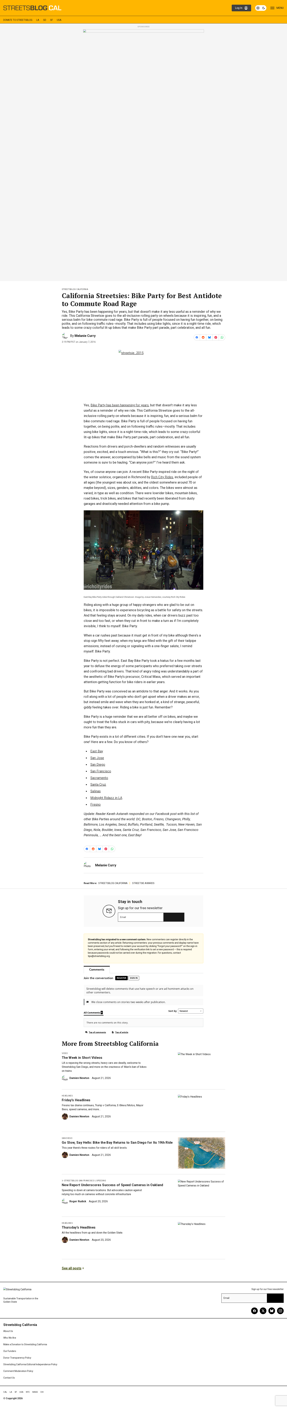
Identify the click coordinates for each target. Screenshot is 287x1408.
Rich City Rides (162, 477)
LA (37, 20)
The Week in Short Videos (82, 1058)
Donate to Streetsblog (17, 20)
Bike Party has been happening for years (120, 405)
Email (123, 917)
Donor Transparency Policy (17, 1357)
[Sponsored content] (143, 154)
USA (59, 20)
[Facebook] (254, 1310)
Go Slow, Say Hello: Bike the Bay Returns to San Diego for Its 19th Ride (117, 1143)
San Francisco (100, 771)
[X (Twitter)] (263, 1310)
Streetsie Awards (143, 883)
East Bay (96, 751)
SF (51, 20)
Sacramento (99, 778)
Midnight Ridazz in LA (106, 798)
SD (44, 20)
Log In (238, 7)
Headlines (67, 1096)
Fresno (95, 804)
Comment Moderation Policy (18, 1371)
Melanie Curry (85, 336)
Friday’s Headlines (76, 1100)
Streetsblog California (75, 289)
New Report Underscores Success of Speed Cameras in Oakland (112, 1185)
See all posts (71, 1268)
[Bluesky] (271, 1310)
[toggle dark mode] (260, 8)
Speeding (101, 1181)
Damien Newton (79, 1078)
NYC (28, 1392)
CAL (5, 1392)
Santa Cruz (98, 784)
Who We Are (9, 1337)
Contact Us (9, 1377)
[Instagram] (280, 1310)
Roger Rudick (77, 1201)
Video (65, 1053)
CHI (42, 1392)
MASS (35, 1392)
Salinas (95, 791)
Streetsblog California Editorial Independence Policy (30, 1364)
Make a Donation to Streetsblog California (25, 1344)
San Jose (97, 758)
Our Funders (9, 1351)
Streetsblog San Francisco (79, 1181)
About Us (8, 1331)
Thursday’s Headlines (79, 1227)
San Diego (97, 765)
